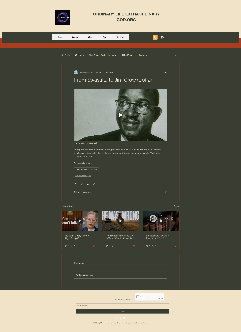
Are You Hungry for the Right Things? (77, 237)
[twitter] (124, 318)
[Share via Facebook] (75, 184)
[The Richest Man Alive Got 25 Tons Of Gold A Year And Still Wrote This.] (120, 221)
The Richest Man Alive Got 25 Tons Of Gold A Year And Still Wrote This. (119, 237)
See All (176, 206)
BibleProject (128, 55)
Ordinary (79, 55)
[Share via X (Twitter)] (81, 184)
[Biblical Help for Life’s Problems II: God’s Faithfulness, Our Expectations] (161, 221)
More (141, 55)
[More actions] (165, 72)
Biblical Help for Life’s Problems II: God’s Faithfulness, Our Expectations (157, 237)
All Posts (66, 55)
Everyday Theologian (83, 175)
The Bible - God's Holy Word (103, 55)
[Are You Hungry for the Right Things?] (80, 221)
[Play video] (120, 115)
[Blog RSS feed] (155, 37)
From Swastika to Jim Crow (86, 169)
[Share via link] (94, 184)
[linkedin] (120, 318)
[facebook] (116, 318)
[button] (176, 55)
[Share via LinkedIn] (87, 184)
